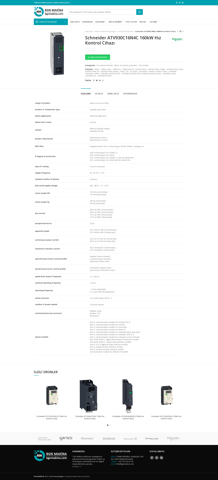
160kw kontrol (128, 69)
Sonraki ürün (183, 31)
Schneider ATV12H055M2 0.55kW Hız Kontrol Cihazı (166, 417)
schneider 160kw (92, 74)
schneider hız (90, 76)
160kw (96, 69)
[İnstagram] (179, 2)
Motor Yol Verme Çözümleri (105, 31)
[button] (134, 57)
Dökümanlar (130, 93)
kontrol (152, 71)
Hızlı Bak (67, 388)
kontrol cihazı (161, 71)
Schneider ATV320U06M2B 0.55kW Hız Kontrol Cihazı (128, 417)
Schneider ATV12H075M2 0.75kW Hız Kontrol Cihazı (52, 417)
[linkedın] (182, 2)
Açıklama (86, 93)
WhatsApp (67, 382)
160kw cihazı (106, 69)
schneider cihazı (169, 74)
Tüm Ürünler (143, 65)
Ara (139, 12)
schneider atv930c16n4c (110, 74)
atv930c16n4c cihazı (175, 69)
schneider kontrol (104, 76)
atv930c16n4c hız (92, 71)
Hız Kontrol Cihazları (125, 31)
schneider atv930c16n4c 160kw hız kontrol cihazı (141, 74)
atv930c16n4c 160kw (156, 69)
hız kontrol (143, 71)
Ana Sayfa (89, 31)
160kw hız (117, 69)
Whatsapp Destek (99, 57)
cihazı (122, 71)
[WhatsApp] (102, 80)
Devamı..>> (76, 466)
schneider (172, 71)
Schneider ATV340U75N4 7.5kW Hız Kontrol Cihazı (89, 417)
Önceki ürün (178, 31)
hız (127, 71)
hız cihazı (133, 71)
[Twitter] (96, 80)
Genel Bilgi (113, 93)
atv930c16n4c (141, 69)
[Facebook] (176, 2)
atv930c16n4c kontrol (110, 71)
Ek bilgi (99, 93)
